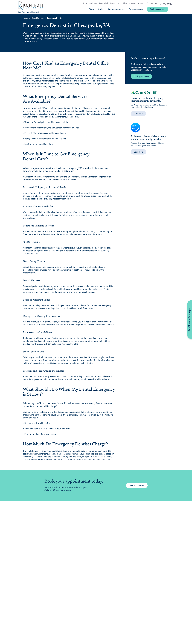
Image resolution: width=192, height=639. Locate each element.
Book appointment (143, 76)
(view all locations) (33, 12)
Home (25, 18)
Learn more (138, 113)
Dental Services (37, 18)
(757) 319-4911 (65, 490)
